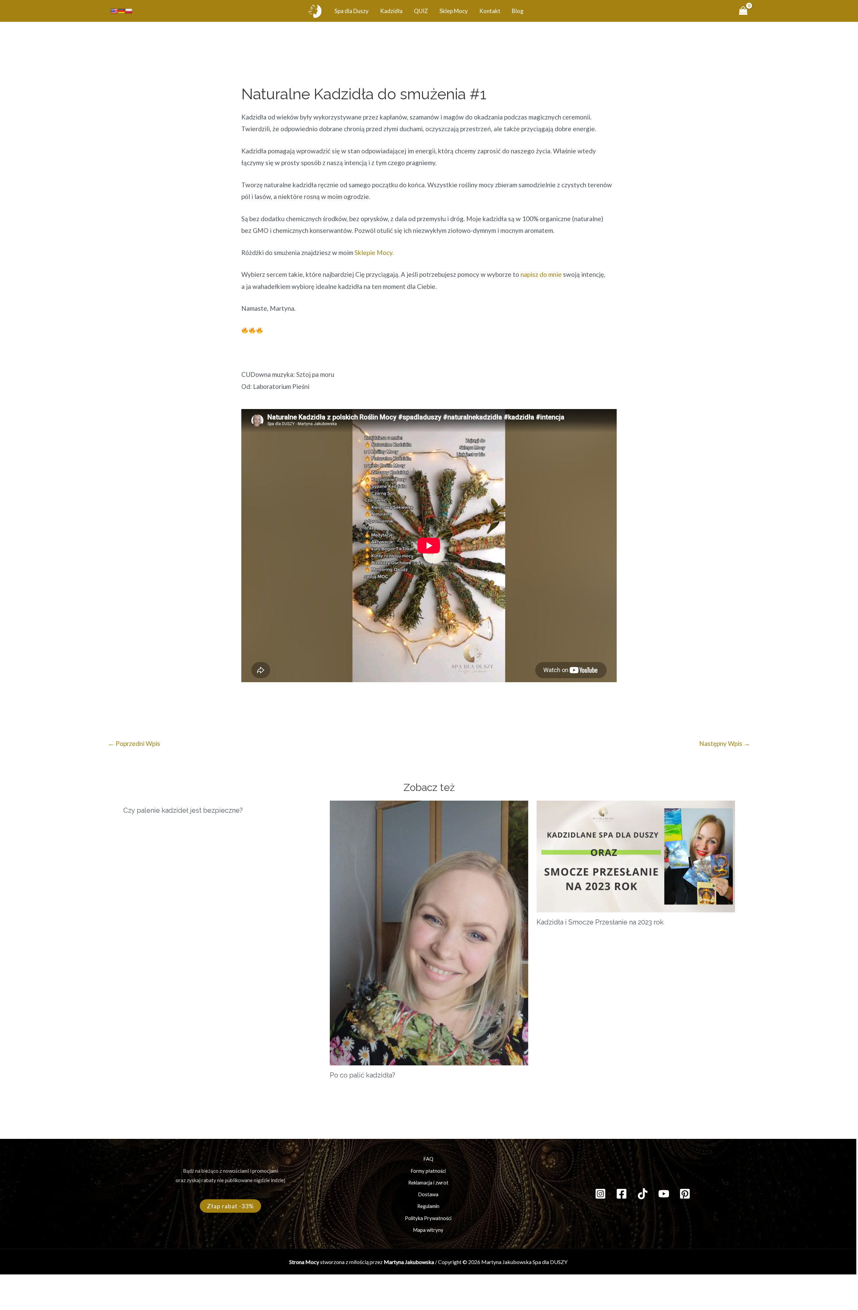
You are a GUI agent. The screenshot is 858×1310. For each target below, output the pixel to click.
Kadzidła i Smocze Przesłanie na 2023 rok (600, 922)
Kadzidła (391, 10)
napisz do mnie (541, 274)
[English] (114, 11)
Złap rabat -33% (230, 1206)
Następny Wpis (724, 743)
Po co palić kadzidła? (362, 1075)
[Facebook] (621, 1193)
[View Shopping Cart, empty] (743, 11)
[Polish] (128, 11)
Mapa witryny (428, 1230)
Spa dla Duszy (351, 10)
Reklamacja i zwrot (428, 1183)
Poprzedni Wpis (134, 743)
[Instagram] (600, 1193)
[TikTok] (642, 1193)
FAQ (428, 1159)
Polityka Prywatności (428, 1218)
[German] (121, 11)
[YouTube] (663, 1193)
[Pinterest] (684, 1193)
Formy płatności (428, 1171)
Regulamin (428, 1206)
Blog (518, 10)
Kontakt (489, 10)
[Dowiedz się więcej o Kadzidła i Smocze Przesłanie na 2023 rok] (636, 855)
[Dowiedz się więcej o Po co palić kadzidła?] (429, 932)
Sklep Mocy (453, 10)
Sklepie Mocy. (374, 252)
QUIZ (421, 10)
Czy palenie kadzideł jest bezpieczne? (183, 810)
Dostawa (428, 1194)
